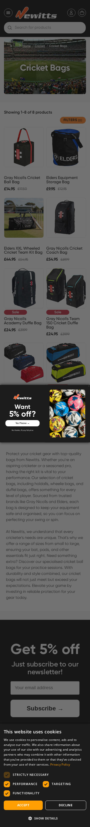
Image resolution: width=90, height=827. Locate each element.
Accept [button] (23, 805)
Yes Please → (23, 423)
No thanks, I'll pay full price (22, 430)
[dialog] (45, 775)
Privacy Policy (60, 764)
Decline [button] (65, 805)
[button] (45, 818)
